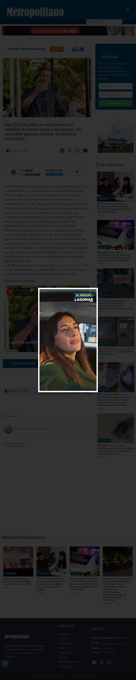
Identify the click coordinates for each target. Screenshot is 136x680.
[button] (93, 293)
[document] (68, 340)
